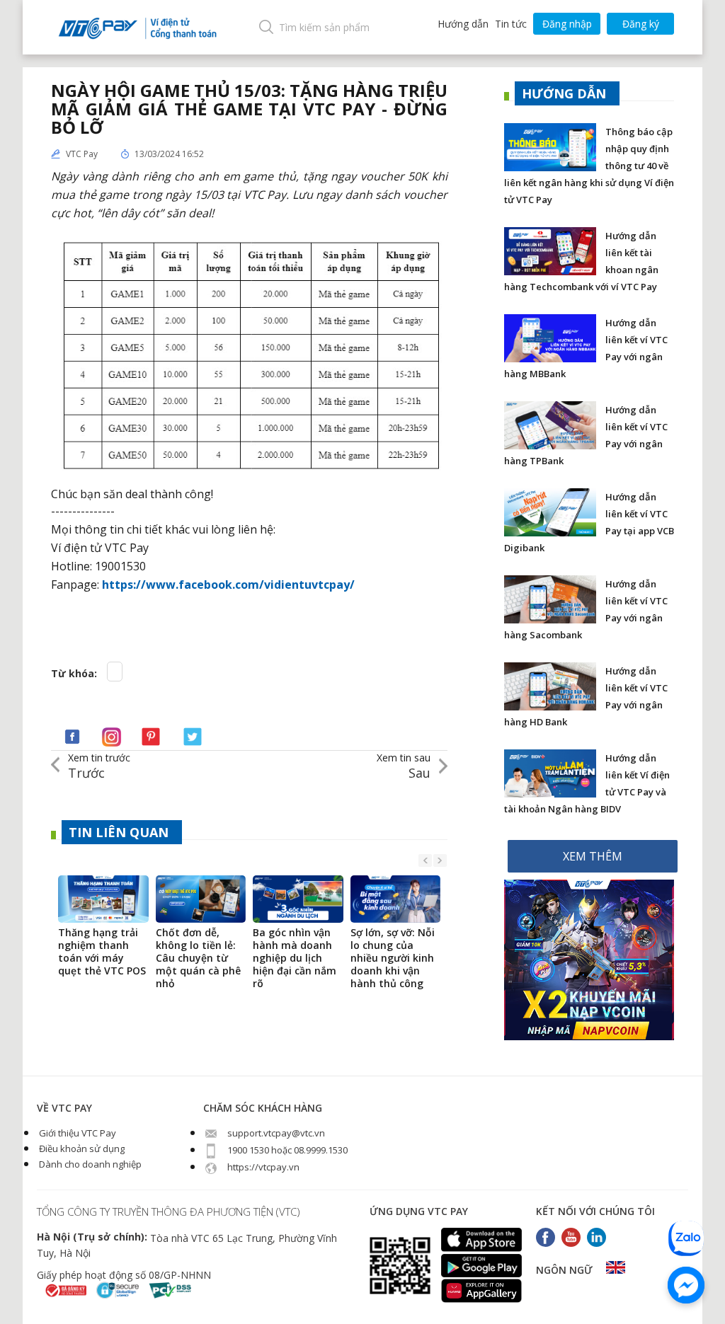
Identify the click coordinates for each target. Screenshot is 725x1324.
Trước (99, 766)
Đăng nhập (567, 23)
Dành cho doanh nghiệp (89, 1164)
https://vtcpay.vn (262, 1167)
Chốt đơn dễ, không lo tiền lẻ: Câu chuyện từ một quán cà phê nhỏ (198, 958)
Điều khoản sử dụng (81, 1148)
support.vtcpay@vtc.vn (275, 1133)
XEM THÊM (592, 856)
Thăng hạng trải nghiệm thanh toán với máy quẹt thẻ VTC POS (102, 951)
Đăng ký (640, 23)
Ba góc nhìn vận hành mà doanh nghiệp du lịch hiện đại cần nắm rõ (294, 958)
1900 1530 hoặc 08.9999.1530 (286, 1150)
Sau (403, 766)
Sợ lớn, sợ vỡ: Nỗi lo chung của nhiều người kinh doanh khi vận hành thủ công (392, 958)
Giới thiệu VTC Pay (76, 1133)
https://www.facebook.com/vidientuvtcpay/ (228, 584)
